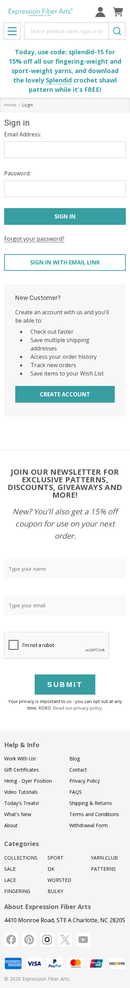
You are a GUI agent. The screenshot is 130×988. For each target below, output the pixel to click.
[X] (65, 940)
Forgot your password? (34, 239)
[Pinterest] (29, 940)
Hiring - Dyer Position (28, 780)
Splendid (59, 80)
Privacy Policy (84, 780)
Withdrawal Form (88, 825)
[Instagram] (47, 940)
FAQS (75, 792)
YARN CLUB (104, 857)
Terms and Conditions (94, 814)
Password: (17, 173)
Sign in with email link (65, 262)
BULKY (55, 891)
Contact (78, 769)
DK (50, 869)
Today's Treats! (21, 803)
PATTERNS (103, 869)
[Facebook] (11, 940)
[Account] (100, 12)
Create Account (65, 394)
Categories (21, 843)
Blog (74, 758)
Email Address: (22, 134)
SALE (10, 869)
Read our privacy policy (77, 708)
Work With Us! (20, 758)
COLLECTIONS (20, 857)
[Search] (116, 31)
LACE (10, 880)
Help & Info (22, 745)
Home (10, 105)
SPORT (55, 857)
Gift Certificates (21, 769)
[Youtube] (83, 940)
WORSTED (59, 880)
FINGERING (17, 891)
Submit (65, 684)
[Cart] (118, 12)
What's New (17, 814)
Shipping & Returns (90, 803)
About (11, 825)
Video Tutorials (21, 792)
